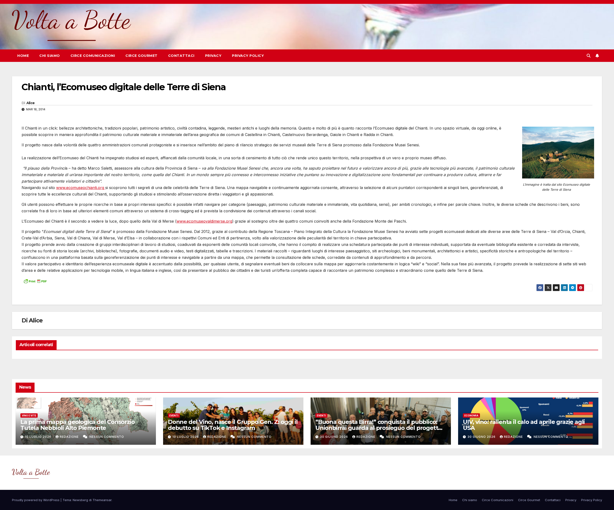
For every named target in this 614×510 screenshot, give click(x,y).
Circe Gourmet (141, 55)
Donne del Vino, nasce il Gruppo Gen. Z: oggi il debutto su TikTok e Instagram (233, 424)
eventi (173, 415)
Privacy (213, 55)
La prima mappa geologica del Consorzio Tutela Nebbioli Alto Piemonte (77, 424)
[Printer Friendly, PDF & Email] (35, 281)
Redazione (70, 437)
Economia (471, 415)
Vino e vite (29, 415)
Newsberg (80, 500)
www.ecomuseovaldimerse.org (204, 221)
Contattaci (181, 55)
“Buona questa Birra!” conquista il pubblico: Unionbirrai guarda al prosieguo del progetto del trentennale (378, 427)
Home (23, 55)
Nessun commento (106, 437)
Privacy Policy (248, 55)
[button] (588, 55)
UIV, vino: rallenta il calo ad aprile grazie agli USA (524, 424)
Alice (30, 103)
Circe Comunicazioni (93, 55)
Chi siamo (49, 55)
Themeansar (102, 500)
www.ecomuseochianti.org (80, 187)
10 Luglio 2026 (38, 437)
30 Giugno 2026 (334, 437)
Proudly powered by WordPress (36, 500)
